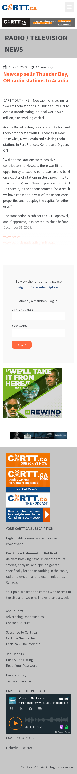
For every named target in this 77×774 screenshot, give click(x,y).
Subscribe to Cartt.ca (21, 632)
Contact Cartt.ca (18, 622)
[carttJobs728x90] (38, 22)
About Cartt (14, 611)
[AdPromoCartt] (28, 514)
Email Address (22, 309)
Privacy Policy (16, 675)
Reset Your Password (21, 665)
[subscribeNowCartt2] (28, 459)
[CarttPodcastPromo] (28, 499)
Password (19, 326)
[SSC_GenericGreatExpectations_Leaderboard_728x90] (38, 435)
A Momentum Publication (42, 553)
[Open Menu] (69, 7)
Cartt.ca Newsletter (20, 638)
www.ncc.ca (12, 236)
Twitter (26, 747)
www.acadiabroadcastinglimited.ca (29, 242)
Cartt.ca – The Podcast (23, 644)
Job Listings (15, 654)
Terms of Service (18, 681)
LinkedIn (12, 747)
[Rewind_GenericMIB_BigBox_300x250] (32, 392)
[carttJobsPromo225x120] (28, 479)
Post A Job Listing (19, 659)
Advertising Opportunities (25, 616)
